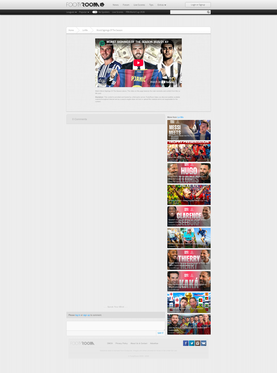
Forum (126, 4)
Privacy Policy (122, 343)
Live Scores (139, 4)
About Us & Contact (139, 343)
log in (77, 315)
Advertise (154, 343)
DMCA (110, 343)
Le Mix (85, 30)
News (115, 4)
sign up (86, 315)
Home (71, 30)
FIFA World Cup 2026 (135, 12)
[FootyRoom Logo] (86, 4)
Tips (151, 4)
